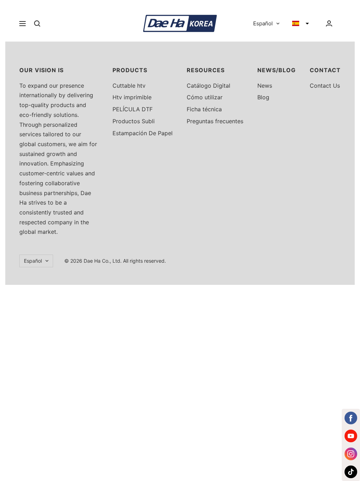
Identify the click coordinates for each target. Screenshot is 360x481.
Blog (263, 97)
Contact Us (325, 85)
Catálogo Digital (208, 85)
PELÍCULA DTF (132, 109)
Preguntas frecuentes (215, 121)
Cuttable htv (129, 85)
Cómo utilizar (205, 97)
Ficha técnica (204, 109)
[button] (300, 23)
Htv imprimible (132, 97)
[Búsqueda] (37, 23)
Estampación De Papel (142, 133)
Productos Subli (133, 121)
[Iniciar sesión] (329, 23)
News (264, 85)
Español (263, 23)
